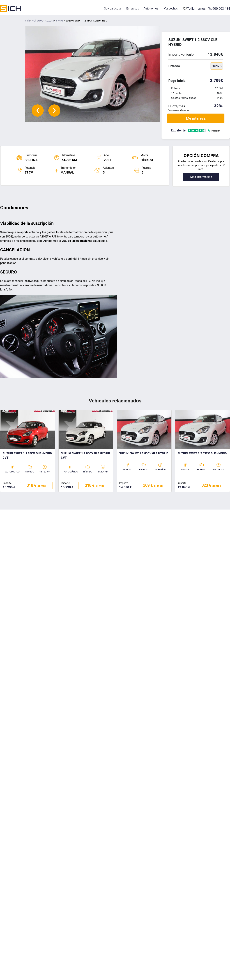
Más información (201, 177)
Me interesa (196, 118)
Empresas (132, 8)
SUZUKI (49, 20)
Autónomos (151, 8)
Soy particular (113, 8)
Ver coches (171, 8)
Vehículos (37, 20)
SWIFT (59, 20)
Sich (27, 20)
